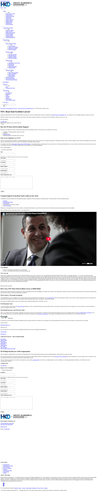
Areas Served (6, 90)
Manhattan (8, 94)
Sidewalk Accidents (12, 58)
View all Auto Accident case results (8, 348)
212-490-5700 (3, 121)
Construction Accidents (8, 27)
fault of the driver (21, 306)
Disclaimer (34, 488)
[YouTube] (3, 485)
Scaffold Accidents (10, 30)
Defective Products (10, 77)
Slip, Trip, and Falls (12, 54)
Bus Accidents (11, 75)
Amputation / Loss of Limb (14, 63)
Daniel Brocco (9, 23)
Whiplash (5, 200)
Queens (7, 97)
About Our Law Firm (10, 13)
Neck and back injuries (8, 202)
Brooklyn (8, 96)
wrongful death (36, 359)
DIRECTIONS (4, 426)
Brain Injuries (11, 64)
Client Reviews (9, 14)
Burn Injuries (11, 65)
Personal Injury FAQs (10, 88)
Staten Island (8, 98)
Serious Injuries (9, 60)
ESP (5, 7)
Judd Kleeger (8, 18)
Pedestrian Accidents (12, 48)
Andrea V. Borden (9, 19)
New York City (9, 93)
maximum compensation (43, 313)
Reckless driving (6, 134)
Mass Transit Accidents (13, 72)
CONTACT (5, 102)
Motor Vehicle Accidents (11, 43)
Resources (5, 84)
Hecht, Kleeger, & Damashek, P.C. (59, 114)
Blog (7, 86)
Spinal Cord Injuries (12, 66)
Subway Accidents (12, 73)
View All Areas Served (10, 100)
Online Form (3, 334)
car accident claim (50, 297)
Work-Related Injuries (10, 37)
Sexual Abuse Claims (10, 78)
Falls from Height (9, 33)
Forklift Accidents (9, 36)
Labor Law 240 (9, 31)
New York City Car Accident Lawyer (26, 108)
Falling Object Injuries (10, 32)
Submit (2, 191)
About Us (5, 469)
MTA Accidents (11, 76)
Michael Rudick (9, 20)
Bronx (7, 95)
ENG (2, 7)
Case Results (6, 82)
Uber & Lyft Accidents (13, 47)
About (4, 11)
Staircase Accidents (12, 56)
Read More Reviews (5, 325)
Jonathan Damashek (10, 16)
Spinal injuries (6, 203)
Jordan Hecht (8, 17)
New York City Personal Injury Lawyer (9, 108)
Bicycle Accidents (12, 49)
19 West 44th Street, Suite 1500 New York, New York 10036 (7, 424)
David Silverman (9, 24)
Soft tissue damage (7, 205)
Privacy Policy (40, 488)
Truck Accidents (11, 46)
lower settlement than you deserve (84, 312)
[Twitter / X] (3, 484)
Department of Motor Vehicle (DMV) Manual (21, 144)
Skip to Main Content (5, 1)
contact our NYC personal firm (61, 356)
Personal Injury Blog (7, 470)
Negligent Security (12, 55)
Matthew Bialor (9, 22)
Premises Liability (9, 52)
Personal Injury (6, 39)
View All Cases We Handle (11, 79)
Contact (4, 472)
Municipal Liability (10, 70)
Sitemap (45, 488)
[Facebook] (3, 483)
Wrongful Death (11, 67)
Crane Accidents (9, 35)
